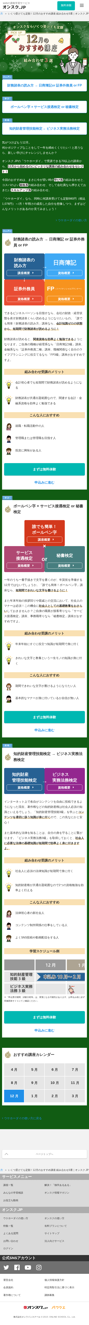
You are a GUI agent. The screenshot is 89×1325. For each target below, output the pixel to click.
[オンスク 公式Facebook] (17, 1267)
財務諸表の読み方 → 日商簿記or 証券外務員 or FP (44, 85)
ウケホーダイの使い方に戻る (23, 1118)
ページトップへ (44, 1154)
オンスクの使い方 (54, 1218)
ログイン (8, 1248)
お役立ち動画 (10, 1200)
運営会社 (8, 1280)
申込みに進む (44, 482)
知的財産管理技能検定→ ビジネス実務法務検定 (44, 128)
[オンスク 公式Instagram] (39, 1267)
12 (14, 1096)
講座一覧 (8, 1185)
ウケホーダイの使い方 (72, 220)
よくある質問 (10, 1233)
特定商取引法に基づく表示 (59, 1287)
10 (55, 1083)
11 (75, 1083)
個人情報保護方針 (54, 1280)
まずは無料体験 (44, 469)
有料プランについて (55, 1225)
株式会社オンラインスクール (26, 1317)
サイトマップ (51, 1233)
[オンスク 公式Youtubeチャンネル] (28, 1267)
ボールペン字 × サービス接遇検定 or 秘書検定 (45, 107)
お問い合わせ (10, 1241)
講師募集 (49, 1295)
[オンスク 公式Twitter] (6, 1267)
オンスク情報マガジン (56, 1192)
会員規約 (8, 1287)
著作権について (12, 1295)
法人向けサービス (54, 1241)
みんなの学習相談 (13, 1192)
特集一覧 (8, 1225)
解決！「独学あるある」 (58, 1185)
